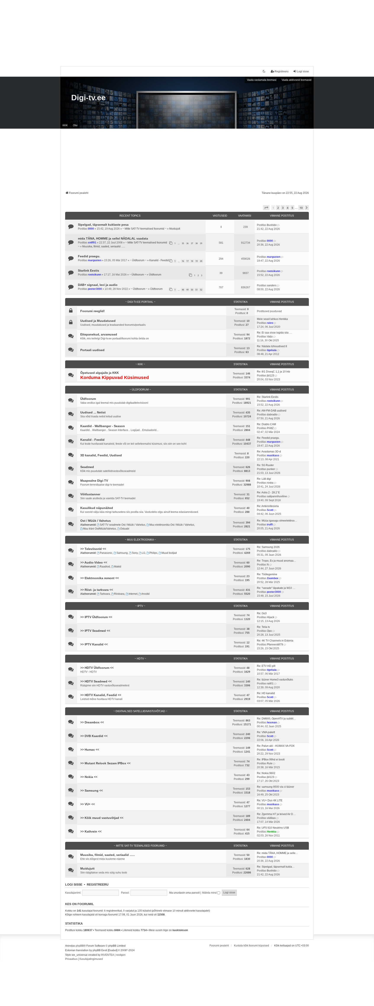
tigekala (272, 350)
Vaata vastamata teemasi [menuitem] (261, 79)
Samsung (122, 552)
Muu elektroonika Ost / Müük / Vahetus (171, 524)
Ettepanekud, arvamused (98, 334)
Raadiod (105, 566)
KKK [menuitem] (65, 125)
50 (192, 289)
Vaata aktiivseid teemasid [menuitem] (296, 79)
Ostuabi (124, 528)
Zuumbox (272, 578)
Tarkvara (105, 593)
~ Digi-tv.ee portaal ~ (140, 301)
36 (187, 243)
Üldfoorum (155, 274)
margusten (94, 260)
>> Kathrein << (91, 831)
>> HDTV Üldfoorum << (97, 667)
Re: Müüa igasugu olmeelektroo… (277, 520)
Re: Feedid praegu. (268, 437)
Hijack (270, 617)
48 (183, 289)
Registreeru (97, 884)
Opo (269, 630)
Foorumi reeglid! (92, 311)
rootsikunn (94, 274)
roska (270, 482)
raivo (270, 322)
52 (201, 289)
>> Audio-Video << (93, 562)
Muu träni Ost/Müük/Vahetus (99, 528)
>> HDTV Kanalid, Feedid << (100, 695)
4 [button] (287, 208)
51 (196, 289)
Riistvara (119, 593)
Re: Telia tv (263, 627)
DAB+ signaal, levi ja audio (98, 285)
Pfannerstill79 (275, 644)
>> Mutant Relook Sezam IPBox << (105, 763)
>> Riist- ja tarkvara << (96, 589)
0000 (91, 228)
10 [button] (301, 208)
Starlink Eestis (88, 270)
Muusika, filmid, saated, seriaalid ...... (103, 246)
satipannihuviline (277, 496)
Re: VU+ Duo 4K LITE (269, 800)
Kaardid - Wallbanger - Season (102, 426)
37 (192, 243)
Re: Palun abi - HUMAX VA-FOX (276, 745)
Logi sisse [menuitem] (303, 71)
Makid (117, 566)
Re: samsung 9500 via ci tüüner (275, 786)
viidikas (271, 818)
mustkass (273, 455)
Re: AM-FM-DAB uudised (271, 410)
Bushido (272, 225)
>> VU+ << (87, 804)
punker (271, 469)
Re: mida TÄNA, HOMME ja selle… (277, 853)
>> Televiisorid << (93, 549)
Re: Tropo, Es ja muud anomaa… (276, 560)
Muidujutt (174, 228)
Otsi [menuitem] (75, 125)
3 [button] (283, 208)
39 (201, 243)
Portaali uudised (92, 350)
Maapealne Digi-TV (94, 480)
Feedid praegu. (89, 256)
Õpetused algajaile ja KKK (99, 372)
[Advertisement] (187, 30)
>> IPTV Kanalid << (94, 644)
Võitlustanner (90, 494)
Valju (270, 336)
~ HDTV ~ (140, 658)
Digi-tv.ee (88, 97)
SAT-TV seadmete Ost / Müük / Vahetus (122, 524)
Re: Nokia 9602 (266, 773)
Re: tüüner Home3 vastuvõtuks (275, 679)
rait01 (270, 683)
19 (196, 261)
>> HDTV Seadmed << (96, 681)
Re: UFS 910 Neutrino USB (273, 827)
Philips (153, 552)
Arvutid (145, 593)
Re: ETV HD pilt (266, 665)
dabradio (272, 414)
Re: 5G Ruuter (265, 465)
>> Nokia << (88, 777)
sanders (271, 285)
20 (201, 261)
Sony (135, 552)
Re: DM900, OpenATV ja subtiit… (276, 718)
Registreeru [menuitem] (282, 71)
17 (187, 261)
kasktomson (180, 930)
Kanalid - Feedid (159, 260)
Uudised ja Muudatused (98, 320)
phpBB (80, 945)
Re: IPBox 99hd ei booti (271, 759)
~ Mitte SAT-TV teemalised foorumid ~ (144, 228)
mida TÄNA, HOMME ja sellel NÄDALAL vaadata (113, 238)
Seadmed (87, 467)
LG (143, 552)
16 (183, 261)
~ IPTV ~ (140, 605)
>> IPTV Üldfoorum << (96, 617)
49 (187, 289)
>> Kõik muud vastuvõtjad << (101, 818)
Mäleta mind (209, 892)
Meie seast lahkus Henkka (272, 319)
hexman (272, 722)
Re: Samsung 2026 (268, 547)
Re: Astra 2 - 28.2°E (268, 492)
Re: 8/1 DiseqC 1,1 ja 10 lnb (273, 371)
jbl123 (270, 375)
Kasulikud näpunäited (96, 508)
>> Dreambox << (92, 722)
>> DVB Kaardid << (94, 736)
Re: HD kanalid (266, 693)
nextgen (121, 954)
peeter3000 (95, 288)
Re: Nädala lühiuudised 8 (272, 346)
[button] (266, 207)
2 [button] (278, 208)
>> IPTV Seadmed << (95, 630)
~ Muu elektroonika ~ (140, 539)
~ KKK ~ (140, 364)
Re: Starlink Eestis (267, 397)
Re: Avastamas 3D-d (269, 451)
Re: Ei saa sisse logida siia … (274, 332)
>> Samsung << (91, 790)
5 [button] (292, 208)
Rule (269, 763)
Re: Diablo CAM (266, 424)
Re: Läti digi (264, 478)
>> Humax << (89, 749)
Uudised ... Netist (93, 412)
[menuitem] (71, 959)
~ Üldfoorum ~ (138, 260)
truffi (270, 524)
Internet (133, 593)
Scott (270, 510)
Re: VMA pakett (266, 732)
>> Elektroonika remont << (99, 578)
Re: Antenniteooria (268, 506)
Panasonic (106, 552)
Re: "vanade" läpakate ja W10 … (276, 588)
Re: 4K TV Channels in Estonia (275, 640)
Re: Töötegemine (267, 574)
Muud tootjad (169, 552)
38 (196, 243)
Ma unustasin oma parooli (184, 892)
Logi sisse (73, 884)
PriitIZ (270, 428)
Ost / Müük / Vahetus (95, 520)
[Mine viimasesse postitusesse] (278, 225)
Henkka (271, 831)
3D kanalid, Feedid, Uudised (101, 455)
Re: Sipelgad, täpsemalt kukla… (276, 866)
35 (183, 243)
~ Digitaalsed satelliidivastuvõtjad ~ (140, 711)
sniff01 (92, 242)
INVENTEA (107, 954)
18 (192, 261)
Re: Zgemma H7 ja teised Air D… (276, 814)
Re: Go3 (262, 613)
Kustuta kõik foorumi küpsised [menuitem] (251, 945)
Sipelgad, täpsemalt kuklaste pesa (103, 224)
